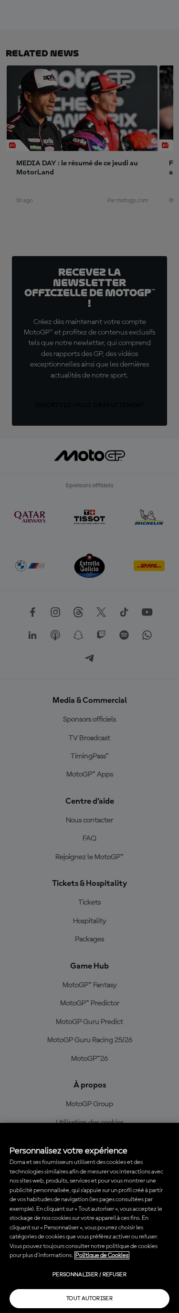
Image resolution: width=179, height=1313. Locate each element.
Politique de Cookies (101, 1255)
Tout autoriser (89, 1299)
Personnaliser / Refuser (89, 1275)
